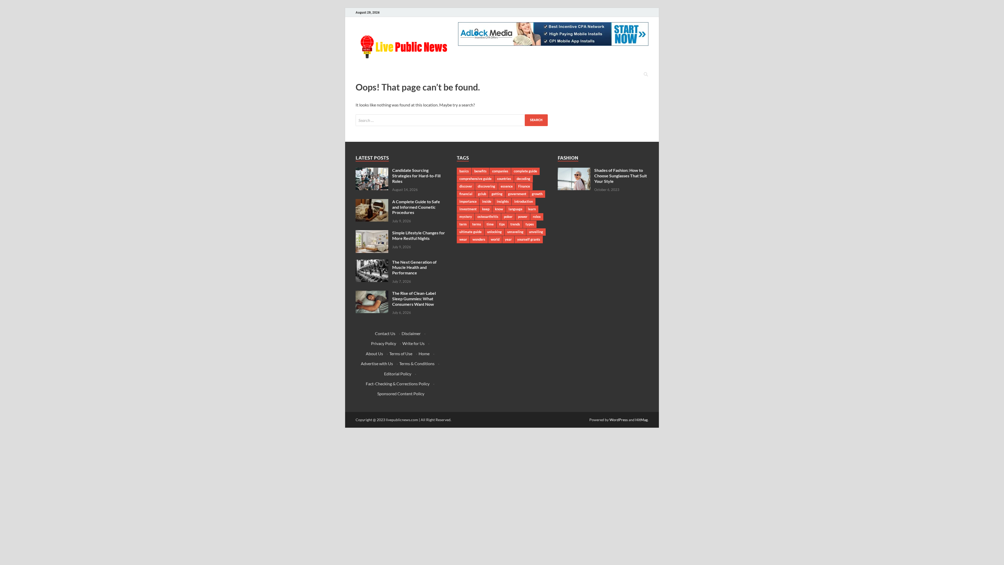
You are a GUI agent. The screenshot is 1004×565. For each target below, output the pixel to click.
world (495, 239)
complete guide (525, 171)
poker (508, 216)
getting (497, 194)
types (530, 224)
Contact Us (385, 333)
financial (465, 194)
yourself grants (528, 239)
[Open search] (646, 75)
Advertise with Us (377, 363)
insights (503, 201)
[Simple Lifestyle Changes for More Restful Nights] (372, 233)
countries (504, 179)
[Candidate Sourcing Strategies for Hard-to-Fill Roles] (372, 170)
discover (465, 186)
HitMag (641, 419)
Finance (524, 186)
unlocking (494, 232)
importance (468, 201)
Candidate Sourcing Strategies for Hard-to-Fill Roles (416, 176)
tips (502, 224)
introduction (523, 201)
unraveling (515, 232)
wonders (478, 239)
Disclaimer (411, 333)
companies (500, 171)
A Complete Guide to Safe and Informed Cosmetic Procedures (416, 207)
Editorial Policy (397, 373)
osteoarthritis (487, 216)
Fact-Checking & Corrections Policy (398, 383)
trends (515, 224)
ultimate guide (470, 232)
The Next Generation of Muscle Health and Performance (414, 267)
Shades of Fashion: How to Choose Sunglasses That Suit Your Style (620, 176)
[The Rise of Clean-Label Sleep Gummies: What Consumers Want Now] (372, 293)
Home (424, 353)
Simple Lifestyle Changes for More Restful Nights (418, 235)
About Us (374, 353)
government (517, 194)
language (515, 209)
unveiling (536, 232)
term (463, 224)
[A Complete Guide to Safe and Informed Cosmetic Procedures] (372, 202)
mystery (465, 216)
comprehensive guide (475, 179)
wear (463, 239)
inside (486, 201)
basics (464, 171)
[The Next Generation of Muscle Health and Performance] (372, 262)
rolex (537, 216)
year (508, 239)
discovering (486, 186)
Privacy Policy (383, 343)
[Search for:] (452, 120)
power (522, 216)
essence (507, 186)
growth (537, 194)
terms (476, 224)
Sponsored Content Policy (400, 393)
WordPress (618, 419)
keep (485, 209)
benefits (480, 171)
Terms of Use (400, 353)
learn (532, 209)
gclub (482, 194)
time (490, 224)
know (499, 209)
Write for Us (413, 343)
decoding (523, 179)
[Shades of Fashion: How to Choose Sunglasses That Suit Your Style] (574, 170)
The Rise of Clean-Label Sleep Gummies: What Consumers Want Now (414, 299)
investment (468, 209)
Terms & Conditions (417, 363)
